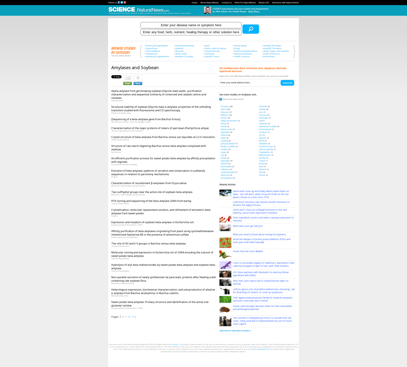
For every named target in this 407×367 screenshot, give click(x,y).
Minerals (179, 51)
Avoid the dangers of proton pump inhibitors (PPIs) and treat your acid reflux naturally (261, 241)
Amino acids (226, 129)
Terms (183, 344)
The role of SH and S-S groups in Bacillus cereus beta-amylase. (148, 243)
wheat (224, 123)
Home (194, 2)
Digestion (225, 132)
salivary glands (266, 149)
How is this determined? (233, 99)
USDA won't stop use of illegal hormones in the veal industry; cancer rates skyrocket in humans (260, 211)
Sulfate (262, 109)
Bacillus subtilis (228, 146)
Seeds (224, 126)
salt (260, 120)
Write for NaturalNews (245, 2)
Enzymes (225, 106)
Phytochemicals (212, 51)
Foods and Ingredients (157, 45)
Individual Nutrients (184, 45)
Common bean (266, 146)
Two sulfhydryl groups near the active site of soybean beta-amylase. (152, 192)
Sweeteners (152, 53)
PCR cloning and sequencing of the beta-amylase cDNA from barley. (151, 201)
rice (222, 155)
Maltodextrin (265, 155)
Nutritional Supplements (157, 56)
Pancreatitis (226, 166)
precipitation (227, 177)
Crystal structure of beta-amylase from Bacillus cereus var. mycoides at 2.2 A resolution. (163, 137)
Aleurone (225, 175)
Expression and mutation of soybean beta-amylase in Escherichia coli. (152, 222)
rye (260, 135)
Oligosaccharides (229, 120)
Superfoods (152, 48)
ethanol (224, 163)
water (223, 137)
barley (224, 117)
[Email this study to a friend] (127, 76)
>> (129, 317)
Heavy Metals (240, 45)
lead (261, 166)
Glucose (225, 112)
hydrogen (264, 117)
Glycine (262, 169)
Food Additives (153, 51)
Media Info (264, 2)
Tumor (262, 160)
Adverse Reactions (243, 53)
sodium (224, 149)
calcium (224, 135)
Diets (207, 45)
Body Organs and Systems (276, 51)
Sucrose (263, 114)
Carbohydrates (228, 172)
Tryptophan (264, 152)
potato (224, 157)
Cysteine (263, 132)
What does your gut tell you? (248, 225)
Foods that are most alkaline (248, 251)
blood (262, 163)
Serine (262, 175)
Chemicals (209, 53)
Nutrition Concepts (184, 56)
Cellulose (225, 169)
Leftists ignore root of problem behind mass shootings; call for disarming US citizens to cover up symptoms (263, 291)
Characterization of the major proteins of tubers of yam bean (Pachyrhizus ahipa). (160, 128)
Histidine (263, 143)
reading (224, 140)
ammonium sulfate (268, 126)
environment (265, 129)
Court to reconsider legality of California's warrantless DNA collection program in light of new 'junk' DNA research (263, 264)
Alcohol (262, 157)
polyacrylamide (228, 143)
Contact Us (227, 2)
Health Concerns (242, 56)
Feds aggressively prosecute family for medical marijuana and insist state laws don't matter (262, 299)
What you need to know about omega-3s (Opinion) (259, 234)
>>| (134, 317)
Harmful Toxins (212, 56)
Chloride (263, 106)
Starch (224, 109)
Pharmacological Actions (245, 51)
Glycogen (225, 160)
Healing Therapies (272, 45)
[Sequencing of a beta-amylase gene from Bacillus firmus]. (146, 119)
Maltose (224, 114)
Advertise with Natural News (285, 2)
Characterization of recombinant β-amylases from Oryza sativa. (149, 183)
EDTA (261, 140)
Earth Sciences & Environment (270, 55)
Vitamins (179, 48)
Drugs (237, 48)
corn (261, 112)
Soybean (263, 123)
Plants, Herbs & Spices (215, 48)
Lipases (262, 137)
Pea (261, 172)
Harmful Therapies (273, 48)
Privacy (175, 344)
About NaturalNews (209, 2)
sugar (223, 152)
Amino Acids (181, 53)
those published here (260, 349)
